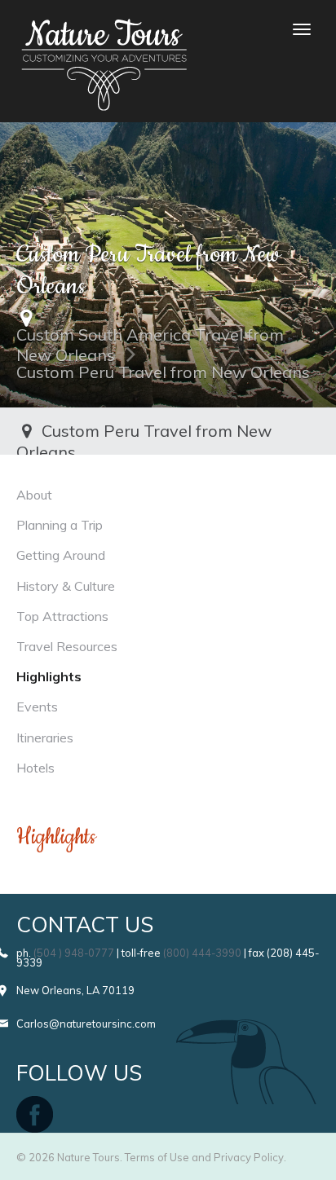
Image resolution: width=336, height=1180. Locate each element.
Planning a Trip (59, 525)
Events (37, 706)
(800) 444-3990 (202, 952)
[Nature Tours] (104, 29)
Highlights (49, 676)
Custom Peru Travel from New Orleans (163, 372)
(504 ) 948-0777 (73, 952)
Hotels (35, 768)
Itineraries (44, 737)
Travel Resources (66, 646)
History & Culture (65, 586)
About (34, 495)
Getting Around (60, 555)
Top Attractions (62, 616)
